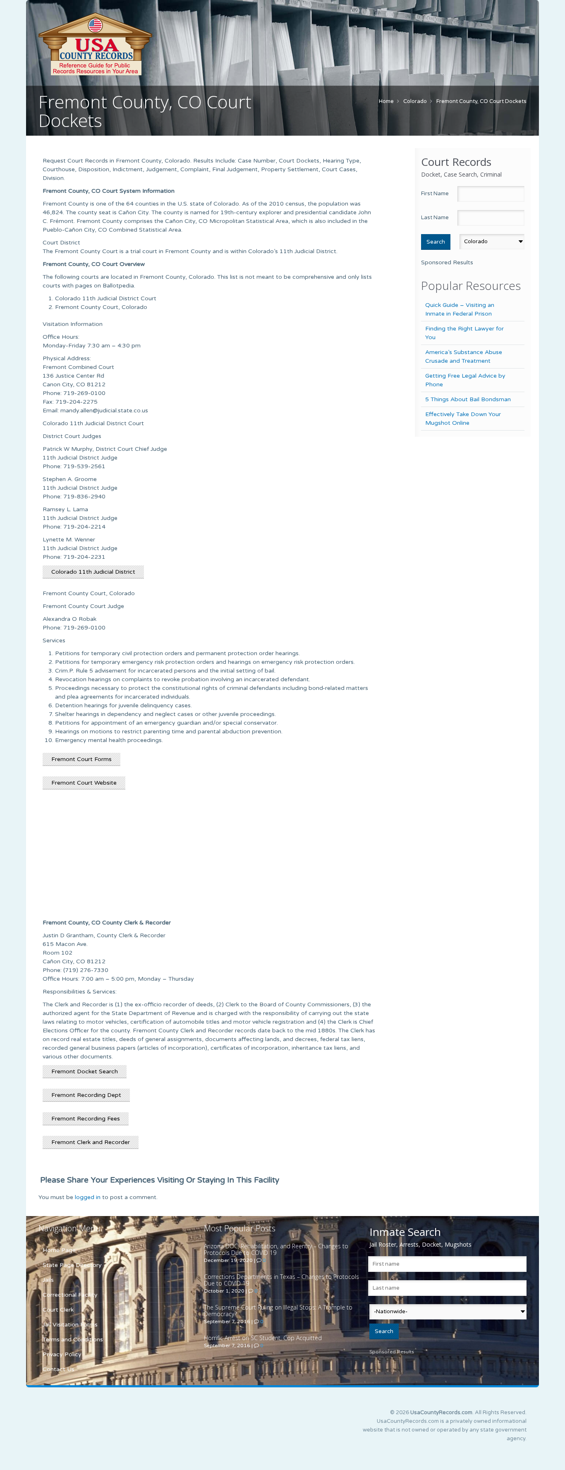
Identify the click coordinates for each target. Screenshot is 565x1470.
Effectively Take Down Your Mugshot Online (463, 418)
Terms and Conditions (73, 1339)
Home (386, 101)
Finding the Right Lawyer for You (464, 333)
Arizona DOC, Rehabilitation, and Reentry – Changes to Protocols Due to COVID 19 (276, 1249)
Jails (48, 1279)
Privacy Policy (62, 1354)
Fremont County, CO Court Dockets (481, 101)
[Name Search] (133, 43)
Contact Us (58, 1369)
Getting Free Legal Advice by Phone (465, 380)
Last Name (435, 217)
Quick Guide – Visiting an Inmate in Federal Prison (459, 309)
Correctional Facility (70, 1294)
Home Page (59, 1250)
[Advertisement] (210, 858)
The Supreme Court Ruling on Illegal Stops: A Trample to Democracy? (278, 1310)
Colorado (415, 101)
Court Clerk (58, 1309)
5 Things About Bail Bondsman (468, 399)
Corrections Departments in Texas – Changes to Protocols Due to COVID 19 (281, 1280)
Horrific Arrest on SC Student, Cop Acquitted (263, 1338)
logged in (88, 1197)
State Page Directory (72, 1265)
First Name (435, 193)
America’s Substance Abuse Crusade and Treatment (463, 356)
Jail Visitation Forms (70, 1324)
